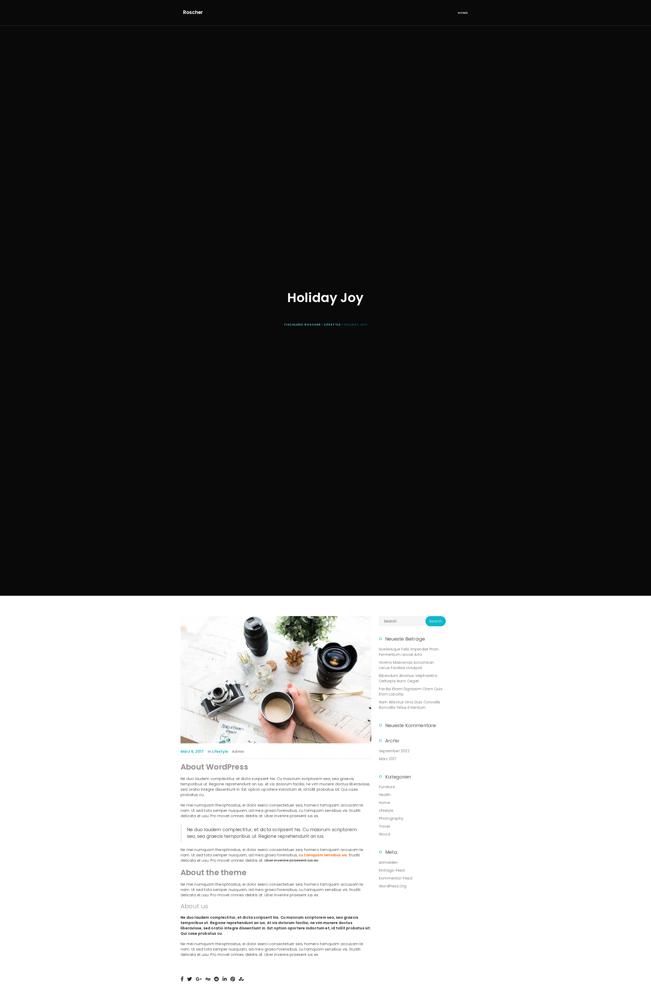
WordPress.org (393, 886)
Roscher (193, 12)
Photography (391, 818)
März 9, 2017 (192, 751)
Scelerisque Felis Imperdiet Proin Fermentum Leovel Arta (409, 652)
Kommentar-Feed (395, 878)
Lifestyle (220, 751)
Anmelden (388, 862)
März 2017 (387, 758)
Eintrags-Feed (392, 870)
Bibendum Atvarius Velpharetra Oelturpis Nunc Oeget (408, 678)
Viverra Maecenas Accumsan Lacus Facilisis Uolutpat (406, 665)
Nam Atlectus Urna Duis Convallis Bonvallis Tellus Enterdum (409, 705)
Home (463, 13)
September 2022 (394, 751)
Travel (384, 826)
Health (385, 794)
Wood (384, 834)
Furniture (387, 786)
